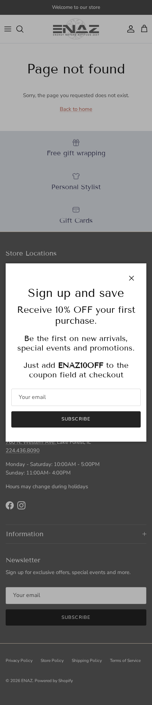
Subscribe (76, 419)
